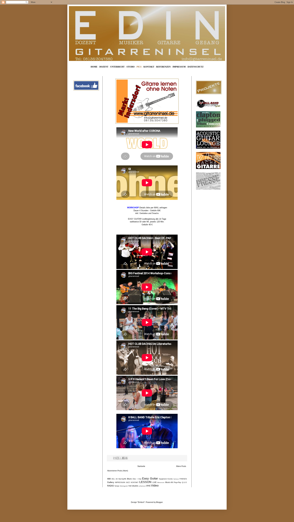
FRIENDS (183, 479)
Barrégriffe (122, 479)
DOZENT (103, 66)
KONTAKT (148, 66)
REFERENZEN (163, 66)
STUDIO (130, 66)
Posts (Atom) (122, 471)
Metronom (160, 482)
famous (176, 479)
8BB (109, 479)
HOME (94, 66)
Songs (117, 486)
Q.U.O (184, 482)
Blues (129, 479)
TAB (129, 486)
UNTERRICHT (117, 66)
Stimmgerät (124, 486)
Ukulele (135, 486)
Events (170, 479)
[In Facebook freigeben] (123, 458)
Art (117, 479)
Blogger (159, 502)
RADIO (110, 486)
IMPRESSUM (179, 66)
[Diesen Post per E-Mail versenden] (114, 458)
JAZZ (128, 482)
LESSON (145, 482)
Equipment (163, 479)
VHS (148, 486)
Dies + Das (137, 479)
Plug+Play (177, 482)
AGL (113, 479)
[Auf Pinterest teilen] (126, 458)
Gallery (110, 482)
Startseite (141, 466)
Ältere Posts (181, 466)
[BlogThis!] (117, 458)
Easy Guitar (150, 478)
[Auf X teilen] (120, 458)
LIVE (154, 482)
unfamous (142, 486)
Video (155, 485)
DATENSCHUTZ (196, 66)
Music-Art (169, 482)
